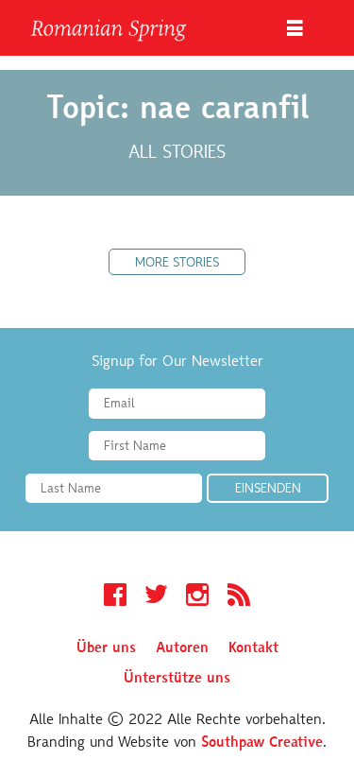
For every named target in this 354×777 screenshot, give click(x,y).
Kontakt (253, 648)
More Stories (177, 263)
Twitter (156, 597)
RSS (239, 597)
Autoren (182, 648)
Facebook (115, 597)
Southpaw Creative (262, 743)
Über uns (106, 648)
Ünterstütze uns (177, 678)
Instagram (197, 597)
